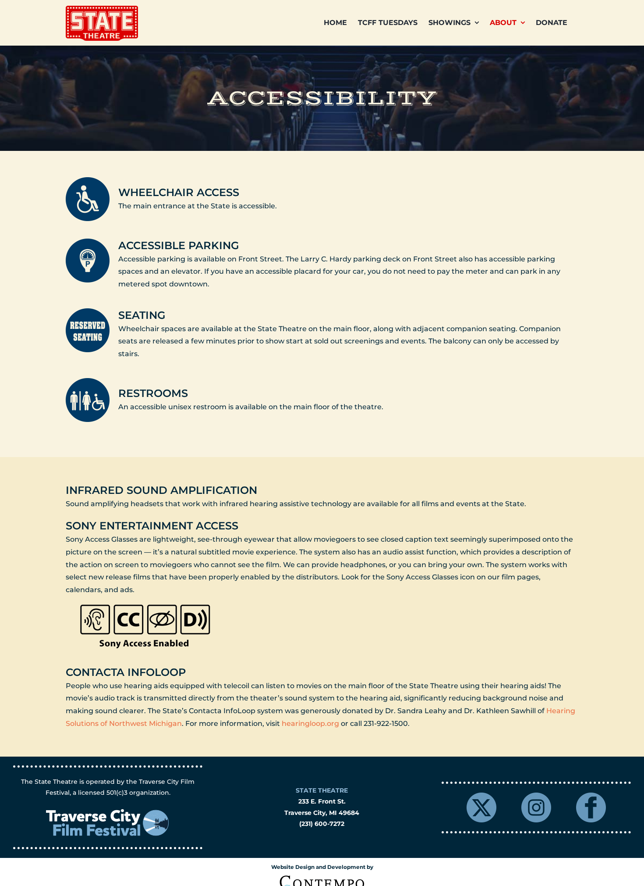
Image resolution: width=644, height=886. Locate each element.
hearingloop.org (310, 723)
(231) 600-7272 (321, 824)
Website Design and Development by (322, 867)
